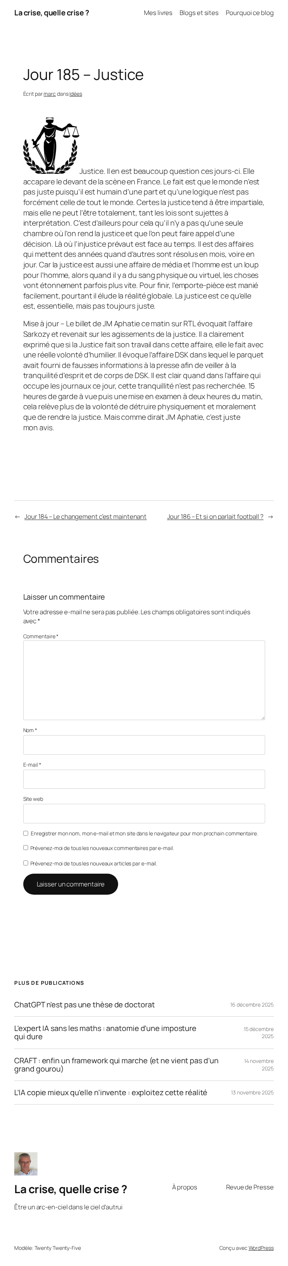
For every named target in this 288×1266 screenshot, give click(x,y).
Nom (30, 730)
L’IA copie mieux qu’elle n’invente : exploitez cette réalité (110, 1092)
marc (50, 93)
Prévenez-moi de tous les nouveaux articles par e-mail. (94, 863)
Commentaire (41, 636)
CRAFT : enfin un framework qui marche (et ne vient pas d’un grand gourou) (116, 1065)
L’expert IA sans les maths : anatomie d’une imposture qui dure (105, 1032)
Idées (75, 93)
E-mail (32, 764)
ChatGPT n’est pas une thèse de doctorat (84, 1005)
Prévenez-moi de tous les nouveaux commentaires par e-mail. (102, 848)
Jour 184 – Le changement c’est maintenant (85, 516)
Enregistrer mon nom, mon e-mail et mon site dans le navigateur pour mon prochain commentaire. (144, 833)
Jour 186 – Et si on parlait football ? (215, 516)
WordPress (261, 1247)
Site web (33, 798)
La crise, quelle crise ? (51, 13)
